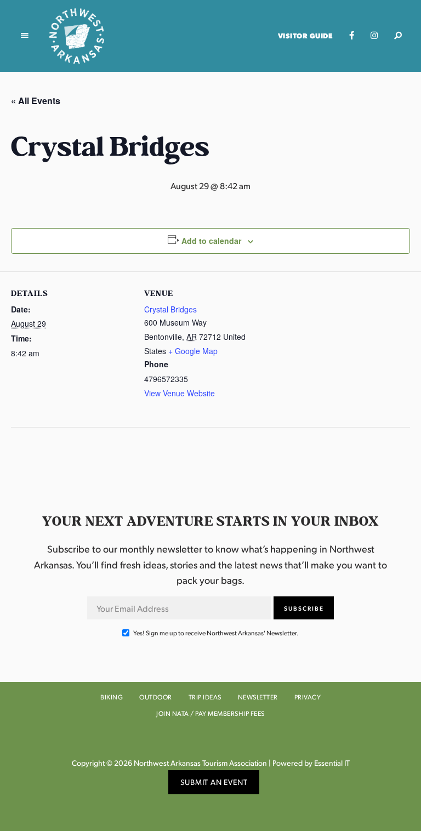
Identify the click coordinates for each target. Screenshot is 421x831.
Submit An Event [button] (214, 782)
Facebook (351, 35)
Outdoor (155, 697)
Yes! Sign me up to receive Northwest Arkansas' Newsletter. (215, 633)
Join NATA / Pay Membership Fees (210, 713)
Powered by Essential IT (311, 762)
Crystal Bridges (170, 309)
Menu (24, 35)
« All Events (35, 100)
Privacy (307, 697)
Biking (111, 697)
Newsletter (258, 697)
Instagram (374, 35)
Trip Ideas (205, 697)
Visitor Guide (305, 35)
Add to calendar (211, 240)
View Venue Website (179, 393)
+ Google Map (193, 350)
